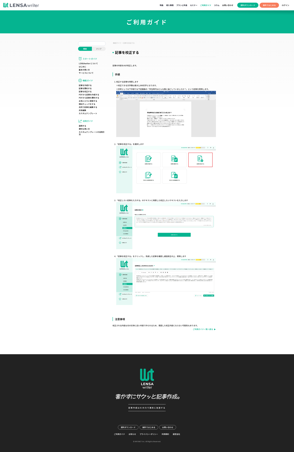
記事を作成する (85, 85)
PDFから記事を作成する (89, 95)
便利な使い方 (84, 129)
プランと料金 (181, 5)
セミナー (193, 5)
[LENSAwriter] (21, 5)
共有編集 (82, 110)
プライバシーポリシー (149, 434)
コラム (216, 5)
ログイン (285, 5)
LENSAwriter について (88, 63)
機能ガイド (117, 43)
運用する (82, 126)
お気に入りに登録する (88, 101)
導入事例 (170, 5)
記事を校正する (129, 43)
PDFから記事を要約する (89, 98)
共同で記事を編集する (88, 107)
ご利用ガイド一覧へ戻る (203, 329)
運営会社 (176, 434)
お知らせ (132, 434)
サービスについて (86, 73)
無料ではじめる (148, 427)
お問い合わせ (227, 5)
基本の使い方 (84, 70)
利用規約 (165, 434)
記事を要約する (85, 88)
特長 (161, 5)
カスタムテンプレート (88, 113)
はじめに (82, 67)
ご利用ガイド (205, 5)
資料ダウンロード (128, 427)
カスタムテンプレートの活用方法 (92, 133)
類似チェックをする (87, 104)
